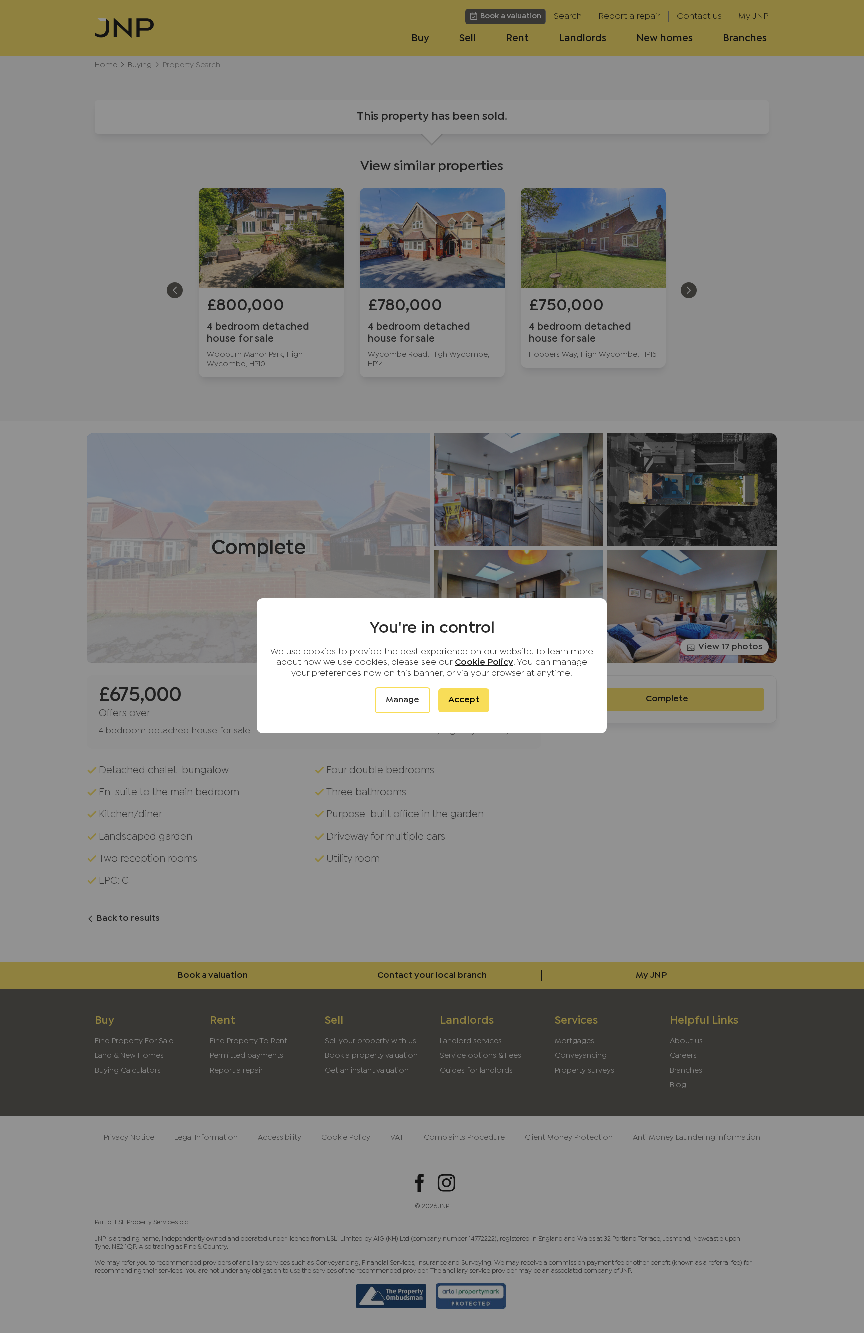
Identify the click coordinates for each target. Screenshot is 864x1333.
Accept (464, 700)
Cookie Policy (484, 662)
